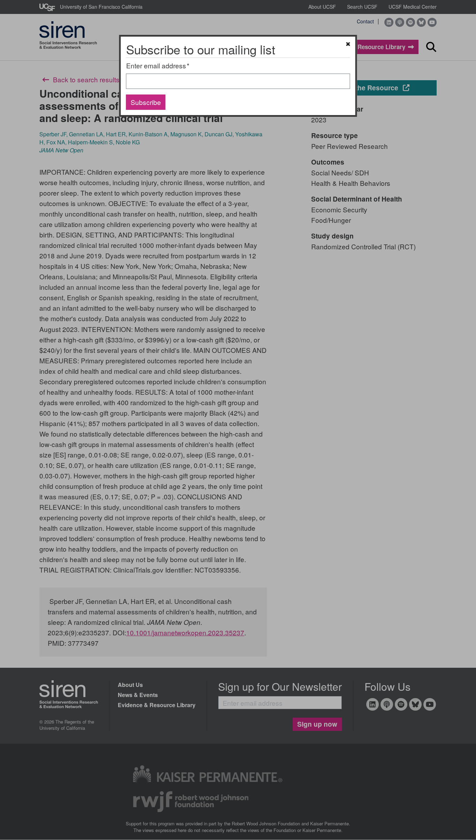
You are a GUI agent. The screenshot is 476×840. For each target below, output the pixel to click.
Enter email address (156, 65)
